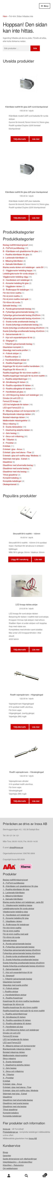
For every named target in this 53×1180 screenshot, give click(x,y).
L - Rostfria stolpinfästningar (15, 378)
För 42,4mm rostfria (11, 296)
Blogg (5, 1152)
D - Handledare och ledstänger (16, 280)
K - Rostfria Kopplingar (13, 363)
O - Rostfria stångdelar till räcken (17, 388)
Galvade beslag (10, 305)
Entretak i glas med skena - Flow (17, 452)
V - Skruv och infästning (13, 436)
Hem (5, 16)
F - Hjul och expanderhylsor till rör (17, 337)
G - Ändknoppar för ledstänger (16, 289)
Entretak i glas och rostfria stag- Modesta (20, 455)
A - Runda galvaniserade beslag (17, 308)
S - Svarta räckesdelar (12, 426)
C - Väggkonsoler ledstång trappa (17, 270)
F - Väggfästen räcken (12, 286)
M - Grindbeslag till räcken (14, 382)
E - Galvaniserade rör (12, 334)
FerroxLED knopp (10, 401)
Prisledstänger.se (10, 1132)
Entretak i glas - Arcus (12, 449)
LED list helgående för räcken (16, 404)
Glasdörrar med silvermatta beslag (18, 465)
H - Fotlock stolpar (11, 353)
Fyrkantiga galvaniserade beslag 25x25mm (22, 315)
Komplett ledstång (11, 477)
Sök (35, 48)
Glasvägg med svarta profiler (15, 350)
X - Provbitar (8, 442)
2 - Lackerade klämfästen (14, 257)
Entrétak (6, 446)
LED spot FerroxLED (12, 407)
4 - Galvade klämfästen (13, 264)
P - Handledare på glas (13, 391)
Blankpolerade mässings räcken (17, 414)
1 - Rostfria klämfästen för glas (16, 254)
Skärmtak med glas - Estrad (15, 458)
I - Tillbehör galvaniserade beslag (17, 343)
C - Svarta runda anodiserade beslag (19, 321)
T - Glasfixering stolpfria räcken (16, 430)
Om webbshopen (10, 1168)
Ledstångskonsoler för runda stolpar (18, 273)
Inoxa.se (6, 1128)
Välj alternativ (19, 139)
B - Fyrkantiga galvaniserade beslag (18, 311)
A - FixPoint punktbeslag (13, 248)
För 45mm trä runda (11, 302)
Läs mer (36, 139)
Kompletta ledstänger (12, 481)
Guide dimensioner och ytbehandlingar (20, 1158)
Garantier (7, 1155)
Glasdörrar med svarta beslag (16, 468)
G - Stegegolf (8, 340)
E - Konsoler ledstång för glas (16, 283)
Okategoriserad (9, 484)
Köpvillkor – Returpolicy (13, 1165)
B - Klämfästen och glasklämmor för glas (20, 251)
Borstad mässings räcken (14, 417)
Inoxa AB (33, 1138)
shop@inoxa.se (16, 847)
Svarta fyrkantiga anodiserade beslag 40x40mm (23, 331)
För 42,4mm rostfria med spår (15, 299)
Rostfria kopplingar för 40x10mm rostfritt (20, 372)
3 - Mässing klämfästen (13, 260)
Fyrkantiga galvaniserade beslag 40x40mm (22, 318)
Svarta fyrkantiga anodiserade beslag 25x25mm (23, 327)
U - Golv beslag (9, 433)
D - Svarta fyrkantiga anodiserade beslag (20, 324)
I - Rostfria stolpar (10, 356)
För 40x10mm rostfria (12, 292)
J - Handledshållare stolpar (14, 359)
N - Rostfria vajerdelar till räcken (17, 385)
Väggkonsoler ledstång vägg (15, 276)
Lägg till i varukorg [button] (19, 559)
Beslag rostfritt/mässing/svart (15, 244)
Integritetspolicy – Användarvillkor (17, 1162)
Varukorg (40, 1174)
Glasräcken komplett (12, 347)
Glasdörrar (7, 461)
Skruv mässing (9, 423)
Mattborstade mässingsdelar (15, 420)
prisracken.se (21, 8)
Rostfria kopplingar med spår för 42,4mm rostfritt (23, 375)
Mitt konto (9, 1176)
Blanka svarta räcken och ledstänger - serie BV (23, 267)
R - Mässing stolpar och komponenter (19, 410)
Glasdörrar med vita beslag (14, 471)
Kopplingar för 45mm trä (13, 369)
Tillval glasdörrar (10, 474)
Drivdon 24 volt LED (11, 398)
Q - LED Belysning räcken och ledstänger (21, 394)
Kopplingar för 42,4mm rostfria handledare (21, 366)
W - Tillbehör (8, 439)
